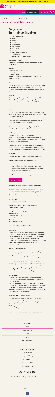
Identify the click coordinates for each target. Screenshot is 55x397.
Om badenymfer (10, 18)
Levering (14, 42)
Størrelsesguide (27, 352)
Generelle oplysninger (17, 36)
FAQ (41, 12)
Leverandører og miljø (27, 366)
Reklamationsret (16, 44)
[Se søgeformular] (54, 12)
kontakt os (20, 116)
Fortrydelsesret (16, 46)
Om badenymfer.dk (27, 340)
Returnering (15, 50)
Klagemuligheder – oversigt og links (21, 56)
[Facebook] (27, 393)
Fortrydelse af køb (16, 180)
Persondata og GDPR (27, 363)
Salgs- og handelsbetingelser (27, 356)
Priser (13, 38)
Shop (23, 12)
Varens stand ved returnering (19, 52)
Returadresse (15, 48)
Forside (18, 12)
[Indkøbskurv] (51, 12)
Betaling (14, 40)
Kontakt (46, 12)
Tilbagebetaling (16, 54)
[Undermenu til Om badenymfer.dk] (32, 12)
